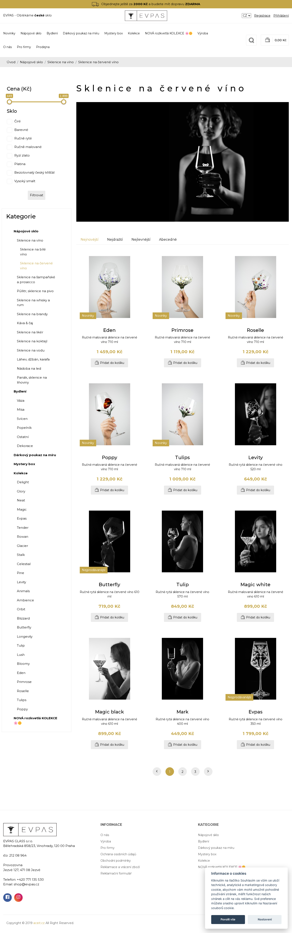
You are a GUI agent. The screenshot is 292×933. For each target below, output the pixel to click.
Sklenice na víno (60, 62)
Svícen (22, 419)
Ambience (25, 600)
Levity (21, 582)
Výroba (203, 33)
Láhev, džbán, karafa (33, 359)
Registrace (262, 16)
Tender (22, 528)
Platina (19, 164)
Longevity (24, 636)
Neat (21, 500)
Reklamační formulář (116, 873)
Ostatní (23, 437)
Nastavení (265, 919)
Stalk (21, 555)
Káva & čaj (25, 323)
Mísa (20, 409)
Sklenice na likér (30, 332)
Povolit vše (228, 919)
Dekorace (25, 446)
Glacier (22, 546)
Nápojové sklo (31, 62)
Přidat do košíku (112, 363)
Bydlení (203, 841)
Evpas (22, 518)
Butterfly (24, 627)
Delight (23, 482)
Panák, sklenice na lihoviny (32, 379)
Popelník (24, 428)
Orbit (21, 609)
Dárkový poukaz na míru (216, 848)
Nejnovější (90, 239)
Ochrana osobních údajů (118, 854)
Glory (21, 491)
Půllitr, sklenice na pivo (35, 291)
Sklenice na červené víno (36, 265)
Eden (21, 673)
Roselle (23, 691)
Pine (20, 573)
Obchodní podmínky (115, 861)
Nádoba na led (29, 368)
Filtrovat (36, 195)
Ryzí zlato (22, 155)
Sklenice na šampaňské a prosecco (36, 279)
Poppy (22, 709)
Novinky (9, 33)
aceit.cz (39, 923)
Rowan (22, 537)
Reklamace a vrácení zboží (120, 867)
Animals (23, 591)
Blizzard (23, 618)
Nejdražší (115, 239)
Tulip (21, 645)
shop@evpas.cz (26, 884)
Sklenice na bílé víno (33, 251)
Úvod (11, 62)
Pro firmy (24, 47)
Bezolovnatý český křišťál (34, 172)
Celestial (24, 564)
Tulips (21, 700)
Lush (21, 655)
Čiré (17, 121)
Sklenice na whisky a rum (33, 302)
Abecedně (168, 239)
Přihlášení (281, 16)
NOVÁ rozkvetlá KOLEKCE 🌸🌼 (221, 867)
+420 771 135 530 (30, 879)
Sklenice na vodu (30, 350)
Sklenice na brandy (32, 314)
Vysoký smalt (24, 181)
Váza (20, 400)
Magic (22, 509)
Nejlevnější (140, 239)
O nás (7, 47)
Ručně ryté (23, 138)
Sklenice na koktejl (32, 341)
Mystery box (207, 854)
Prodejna (43, 47)
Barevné (21, 130)
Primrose (24, 682)
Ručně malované (28, 147)
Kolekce (204, 861)
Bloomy (23, 664)
